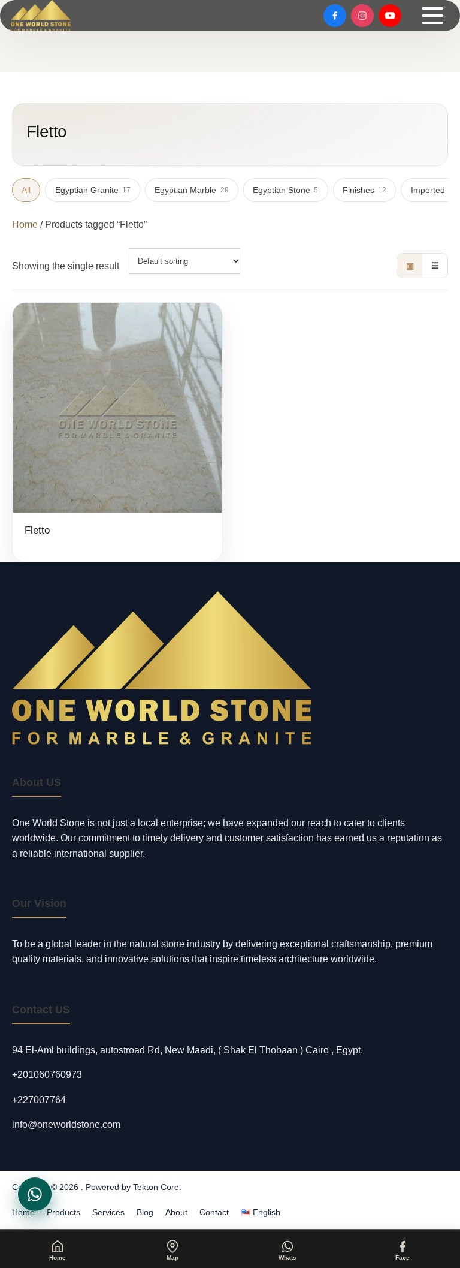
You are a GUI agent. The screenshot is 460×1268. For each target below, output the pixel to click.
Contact (214, 1212)
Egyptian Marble (191, 190)
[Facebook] (334, 15)
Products (63, 1212)
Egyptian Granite (93, 190)
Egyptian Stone (285, 190)
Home (25, 224)
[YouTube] (390, 15)
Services (108, 1212)
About (176, 1212)
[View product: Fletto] (117, 432)
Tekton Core (156, 1187)
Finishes (364, 190)
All (26, 190)
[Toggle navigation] (432, 15)
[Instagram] (362, 15)
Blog (145, 1212)
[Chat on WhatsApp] (35, 1194)
